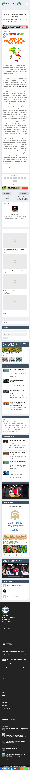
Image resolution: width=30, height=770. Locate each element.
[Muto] (24, 498)
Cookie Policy (4, 705)
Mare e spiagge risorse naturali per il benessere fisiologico (18, 370)
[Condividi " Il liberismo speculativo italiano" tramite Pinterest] (16, 178)
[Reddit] (10, 34)
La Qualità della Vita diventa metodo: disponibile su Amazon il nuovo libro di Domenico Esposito (16, 735)
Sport (22, 757)
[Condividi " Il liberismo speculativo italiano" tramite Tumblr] (13, 178)
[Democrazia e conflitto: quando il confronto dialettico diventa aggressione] (3, 742)
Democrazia (20, 743)
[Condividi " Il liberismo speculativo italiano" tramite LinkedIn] (19, 178)
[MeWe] (18, 34)
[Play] (3, 498)
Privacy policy (4, 702)
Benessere (21, 736)
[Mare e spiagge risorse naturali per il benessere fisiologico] (3, 755)
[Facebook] (4, 34)
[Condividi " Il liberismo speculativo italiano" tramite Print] (16, 180)
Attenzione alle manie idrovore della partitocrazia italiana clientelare (14, 312)
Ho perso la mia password (14, 338)
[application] (15, 491)
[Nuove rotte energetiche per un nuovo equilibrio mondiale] (3, 729)
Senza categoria (11, 21)
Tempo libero (8, 759)
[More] (4, 36)
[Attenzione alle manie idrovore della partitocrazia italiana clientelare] (15, 302)
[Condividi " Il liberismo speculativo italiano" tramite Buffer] (22, 178)
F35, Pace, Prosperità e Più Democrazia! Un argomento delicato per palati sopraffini (14, 291)
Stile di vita (26, 757)
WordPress (24, 766)
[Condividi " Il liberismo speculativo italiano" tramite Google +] (10, 178)
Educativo (8, 745)
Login (3, 689)
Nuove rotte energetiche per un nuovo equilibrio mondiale (13, 651)
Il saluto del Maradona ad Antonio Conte (17, 380)
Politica (24, 736)
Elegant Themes (12, 766)
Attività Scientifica (14, 736)
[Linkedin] (12, 34)
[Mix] (20, 34)
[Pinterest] (15, 34)
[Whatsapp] (23, 34)
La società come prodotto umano (18, 472)
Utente (3, 692)
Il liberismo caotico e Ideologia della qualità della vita (14, 271)
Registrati (3, 685)
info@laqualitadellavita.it (9, 626)
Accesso (5, 338)
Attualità (13, 729)
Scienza (7, 737)
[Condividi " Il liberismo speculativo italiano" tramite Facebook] (5, 178)
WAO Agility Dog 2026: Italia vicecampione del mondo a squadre (17, 392)
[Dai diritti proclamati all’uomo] (3, 749)
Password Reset (5, 698)
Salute (19, 757)
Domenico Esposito (13, 19)
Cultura (16, 743)
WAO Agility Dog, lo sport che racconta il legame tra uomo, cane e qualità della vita (17, 404)
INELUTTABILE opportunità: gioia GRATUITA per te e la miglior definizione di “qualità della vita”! (14, 250)
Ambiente (13, 756)
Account (3, 695)
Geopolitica (21, 729)
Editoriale (17, 729)
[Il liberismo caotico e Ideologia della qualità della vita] (15, 261)
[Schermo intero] (27, 498)
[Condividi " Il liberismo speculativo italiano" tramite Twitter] (8, 178)
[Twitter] (7, 34)
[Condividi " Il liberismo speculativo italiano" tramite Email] (13, 180)
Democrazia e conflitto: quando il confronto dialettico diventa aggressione (17, 442)
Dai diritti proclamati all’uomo (17, 452)
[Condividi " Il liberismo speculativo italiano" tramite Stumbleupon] (24, 178)
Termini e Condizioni (6, 708)
